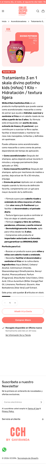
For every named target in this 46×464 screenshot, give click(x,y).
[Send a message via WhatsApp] (4, 450)
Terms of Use (33, 409)
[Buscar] (37, 11)
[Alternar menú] (2, 11)
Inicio (4, 21)
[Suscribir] (41, 402)
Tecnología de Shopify (27, 458)
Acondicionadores (18, 21)
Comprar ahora (23, 320)
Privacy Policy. (8, 411)
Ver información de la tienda (18, 335)
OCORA (12, 458)
